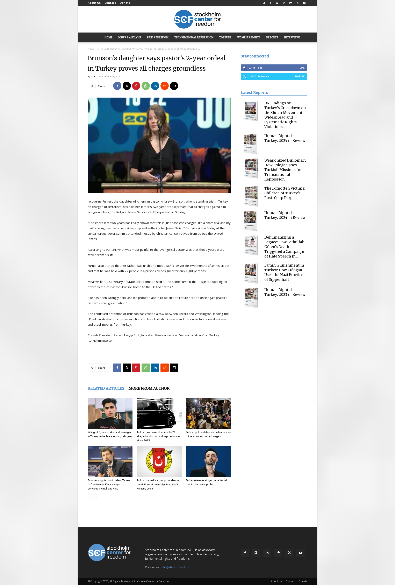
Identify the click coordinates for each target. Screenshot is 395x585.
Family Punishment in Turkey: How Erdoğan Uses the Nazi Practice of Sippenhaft (284, 272)
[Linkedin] (284, 3)
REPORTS (272, 37)
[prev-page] (90, 496)
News (91, 48)
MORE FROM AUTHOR (149, 388)
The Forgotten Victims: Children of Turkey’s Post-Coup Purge (284, 193)
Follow (299, 76)
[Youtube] (304, 3)
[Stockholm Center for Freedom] (197, 19)
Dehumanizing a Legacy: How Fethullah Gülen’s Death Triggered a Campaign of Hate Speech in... (284, 247)
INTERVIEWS (292, 37)
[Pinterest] (136, 86)
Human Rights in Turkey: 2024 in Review (285, 215)
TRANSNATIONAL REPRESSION (193, 37)
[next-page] (96, 496)
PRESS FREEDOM (157, 37)
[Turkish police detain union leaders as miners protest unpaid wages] (208, 413)
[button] (264, 2)
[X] (297, 3)
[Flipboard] (277, 3)
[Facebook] (270, 3)
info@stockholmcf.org (175, 567)
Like (302, 67)
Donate (125, 3)
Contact (110, 3)
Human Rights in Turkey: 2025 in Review (284, 138)
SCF (93, 76)
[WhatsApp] (146, 86)
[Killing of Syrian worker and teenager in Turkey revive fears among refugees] (110, 413)
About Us (94, 3)
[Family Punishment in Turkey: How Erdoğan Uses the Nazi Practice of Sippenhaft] (251, 273)
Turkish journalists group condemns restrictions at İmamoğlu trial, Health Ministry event (158, 484)
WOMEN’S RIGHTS (248, 37)
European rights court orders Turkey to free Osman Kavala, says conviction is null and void (109, 484)
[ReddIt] (164, 86)
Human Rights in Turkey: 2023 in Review (284, 292)
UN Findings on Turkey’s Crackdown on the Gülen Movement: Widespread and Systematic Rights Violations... (285, 115)
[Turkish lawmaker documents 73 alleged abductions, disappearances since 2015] (159, 413)
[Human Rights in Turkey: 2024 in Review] (251, 221)
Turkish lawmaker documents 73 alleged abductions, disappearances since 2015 (158, 436)
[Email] (174, 86)
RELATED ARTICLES (106, 388)
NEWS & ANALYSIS (129, 37)
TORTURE (225, 37)
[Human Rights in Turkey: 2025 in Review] (251, 144)
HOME (109, 37)
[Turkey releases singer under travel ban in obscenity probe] (208, 461)
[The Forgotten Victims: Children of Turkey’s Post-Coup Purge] (251, 196)
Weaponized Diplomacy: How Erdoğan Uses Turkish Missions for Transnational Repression (285, 170)
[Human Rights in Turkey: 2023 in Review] (251, 298)
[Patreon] (291, 3)
